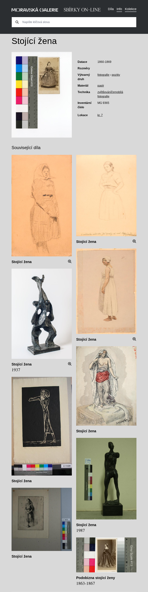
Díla (111, 9)
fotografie (103, 74)
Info (119, 9)
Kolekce (130, 9)
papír (100, 85)
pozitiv (116, 74)
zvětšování (104, 92)
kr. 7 (100, 115)
